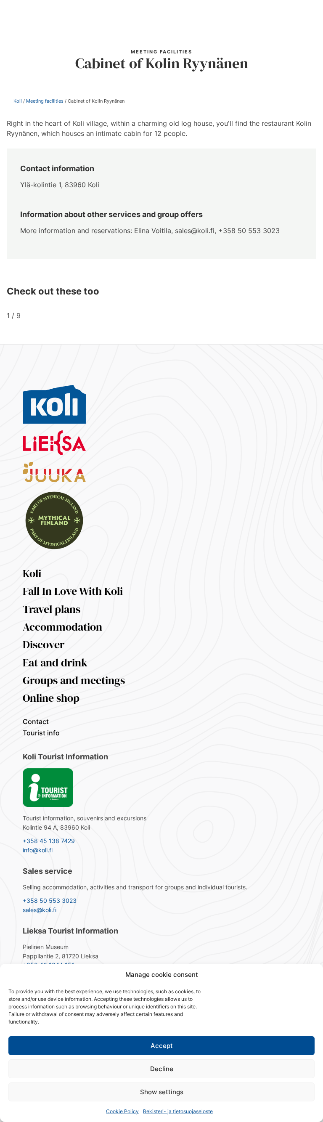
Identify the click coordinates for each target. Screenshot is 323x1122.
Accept (162, 1046)
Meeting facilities (45, 101)
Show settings (161, 1092)
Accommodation (62, 626)
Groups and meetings (74, 680)
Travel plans (51, 609)
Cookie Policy (122, 1111)
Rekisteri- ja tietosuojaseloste (178, 1111)
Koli (17, 101)
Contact (36, 721)
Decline (161, 1069)
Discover (43, 644)
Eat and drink (55, 662)
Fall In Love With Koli (73, 591)
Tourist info (41, 733)
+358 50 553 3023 (50, 900)
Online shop (51, 698)
